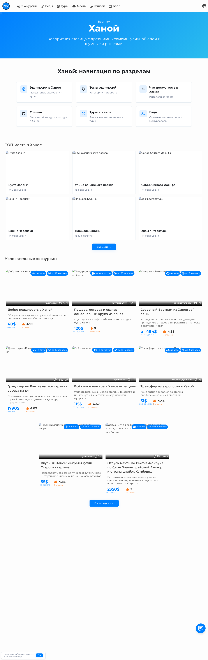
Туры (64, 6)
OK (39, 655)
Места (81, 6)
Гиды (48, 6)
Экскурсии (29, 6)
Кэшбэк (99, 6)
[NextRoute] (6, 6)
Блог (116, 6)
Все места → (104, 247)
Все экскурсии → (104, 503)
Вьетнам (104, 21)
